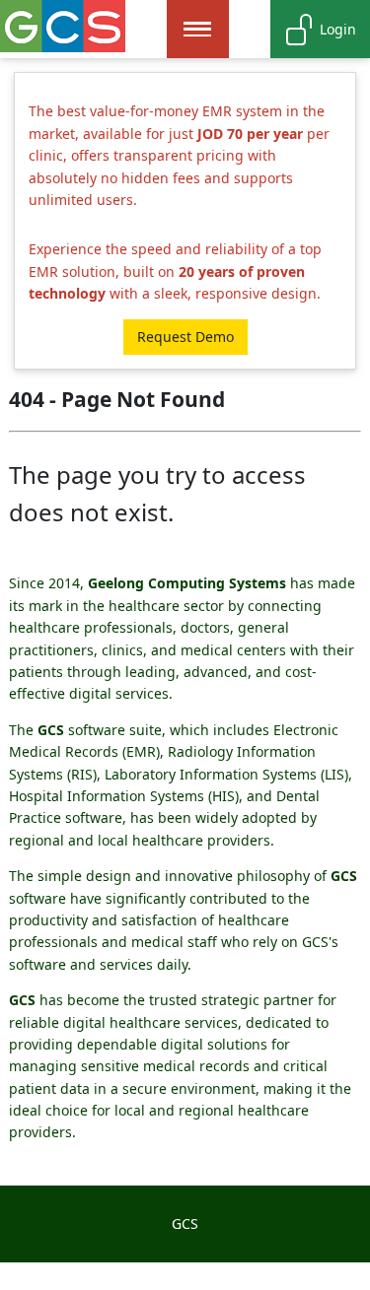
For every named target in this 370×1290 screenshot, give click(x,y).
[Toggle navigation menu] (198, 29)
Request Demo (185, 336)
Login (338, 29)
